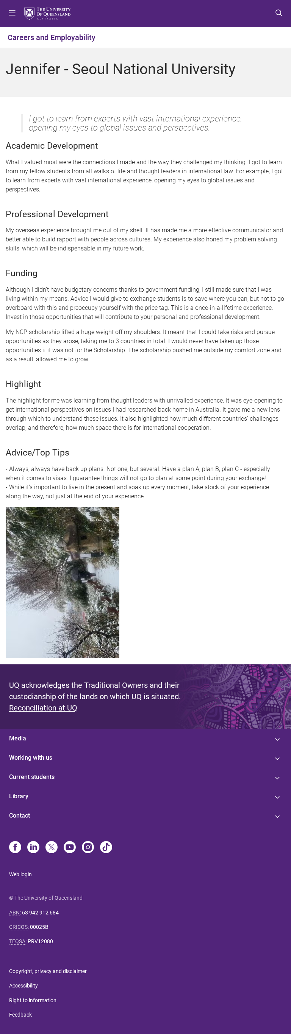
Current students (32, 777)
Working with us (30, 757)
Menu (12, 13)
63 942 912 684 (40, 913)
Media (17, 738)
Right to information (32, 1000)
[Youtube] (70, 848)
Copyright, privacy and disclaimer (48, 971)
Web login (20, 874)
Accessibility (23, 986)
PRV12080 (40, 941)
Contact (19, 815)
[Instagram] (88, 848)
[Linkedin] (33, 848)
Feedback (20, 1015)
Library (18, 796)
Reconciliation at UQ (43, 707)
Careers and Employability (51, 37)
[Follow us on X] (51, 848)
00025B (39, 927)
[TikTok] (106, 848)
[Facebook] (15, 848)
